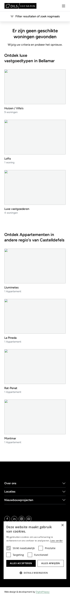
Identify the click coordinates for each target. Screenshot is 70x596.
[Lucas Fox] (20, 6)
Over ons (10, 483)
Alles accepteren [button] (21, 563)
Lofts (7, 158)
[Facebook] (7, 519)
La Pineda (10, 337)
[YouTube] (29, 519)
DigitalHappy (43, 591)
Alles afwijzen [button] (50, 563)
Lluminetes (11, 287)
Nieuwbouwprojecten (18, 500)
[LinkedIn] (14, 519)
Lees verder (56, 540)
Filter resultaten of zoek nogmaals (37, 16)
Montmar (10, 438)
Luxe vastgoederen (16, 209)
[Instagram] (21, 519)
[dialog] (35, 550)
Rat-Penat (10, 388)
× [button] (62, 525)
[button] (35, 573)
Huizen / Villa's (14, 108)
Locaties (9, 491)
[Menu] (63, 6)
